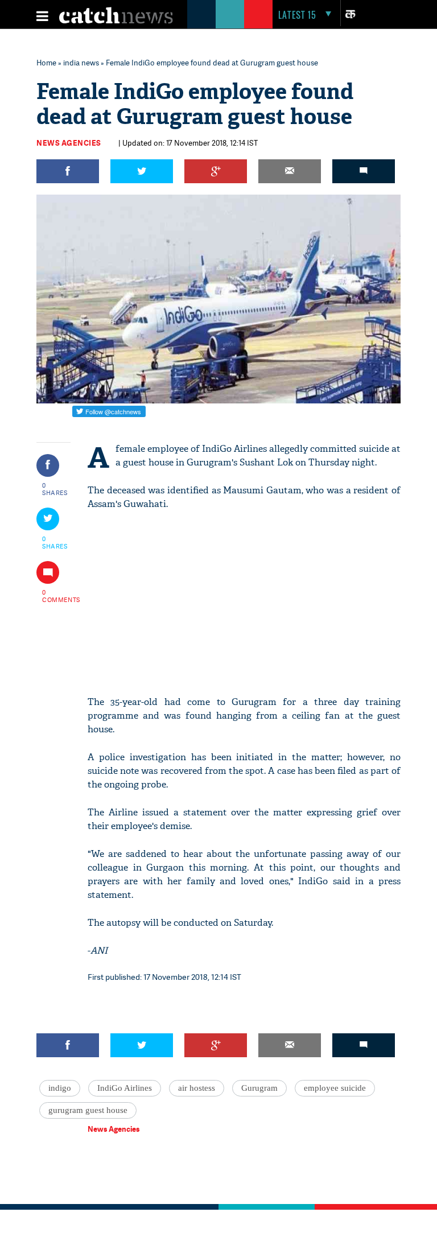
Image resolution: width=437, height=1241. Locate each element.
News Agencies (68, 143)
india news (81, 62)
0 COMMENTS (55, 595)
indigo (59, 1087)
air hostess (196, 1087)
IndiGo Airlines (124, 1087)
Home (46, 62)
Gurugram (259, 1087)
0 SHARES (55, 488)
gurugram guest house (87, 1110)
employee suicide (335, 1087)
